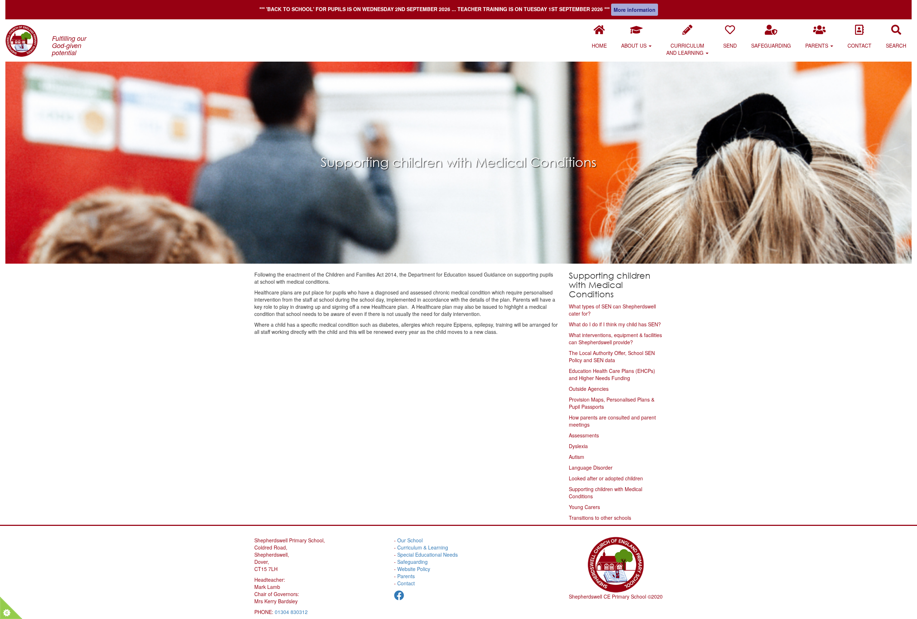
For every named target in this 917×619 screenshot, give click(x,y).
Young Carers (584, 506)
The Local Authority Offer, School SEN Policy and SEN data (612, 356)
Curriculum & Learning (422, 547)
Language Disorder (591, 467)
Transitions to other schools (600, 517)
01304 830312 (291, 611)
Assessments (584, 435)
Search (896, 45)
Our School (410, 540)
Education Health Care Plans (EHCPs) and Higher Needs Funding (612, 374)
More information (635, 9)
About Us (634, 45)
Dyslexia (578, 446)
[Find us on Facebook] (399, 596)
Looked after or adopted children (606, 478)
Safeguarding (771, 45)
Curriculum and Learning (685, 49)
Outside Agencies (589, 388)
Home (599, 45)
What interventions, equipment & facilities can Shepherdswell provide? (615, 338)
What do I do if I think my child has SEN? (615, 324)
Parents (817, 45)
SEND (730, 45)
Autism (576, 456)
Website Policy (413, 568)
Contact (860, 45)
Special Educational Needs (427, 554)
